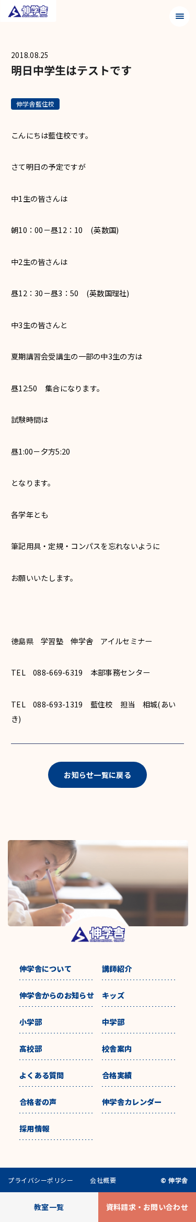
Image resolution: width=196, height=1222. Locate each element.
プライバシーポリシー (40, 1180)
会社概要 (103, 1180)
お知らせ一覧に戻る (97, 775)
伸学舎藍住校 (35, 103)
